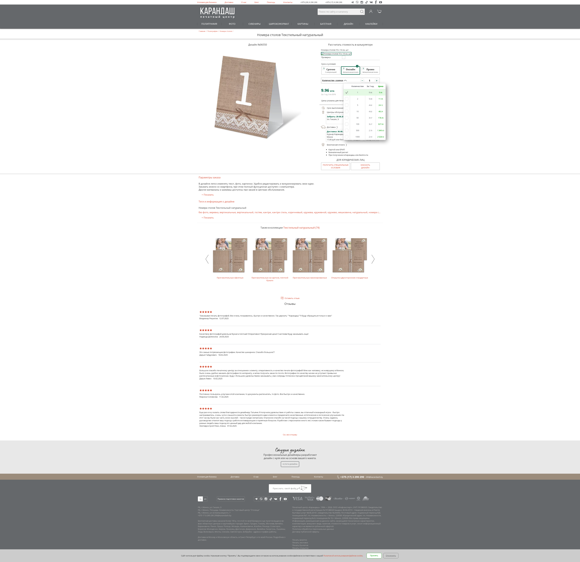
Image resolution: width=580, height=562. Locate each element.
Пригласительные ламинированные (310, 277)
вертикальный (245, 212)
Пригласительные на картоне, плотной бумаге (269, 279)
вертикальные (228, 212)
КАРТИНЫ (303, 23)
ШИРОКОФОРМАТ (279, 23)
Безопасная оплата (336, 144)
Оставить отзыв (292, 298)
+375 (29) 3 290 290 (308, 2)
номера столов (377, 212)
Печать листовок (300, 542)
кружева (308, 212)
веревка (213, 212)
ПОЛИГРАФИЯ (209, 23)
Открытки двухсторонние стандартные (349, 277)
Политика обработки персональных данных (313, 529)
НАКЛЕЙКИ (371, 23)
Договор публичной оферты (305, 531)
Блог (257, 2)
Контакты (287, 2)
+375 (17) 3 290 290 (333, 2)
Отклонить (391, 555)
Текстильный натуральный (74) (301, 227)
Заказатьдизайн (365, 166)
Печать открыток (300, 548)
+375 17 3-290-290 (206, 515)
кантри (267, 212)
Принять (374, 555)
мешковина (344, 212)
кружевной (320, 212)
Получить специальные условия (335, 166)
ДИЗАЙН (348, 23)
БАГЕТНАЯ (325, 23)
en (205, 499)
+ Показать (208, 194)
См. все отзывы (290, 434)
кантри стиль (279, 212)
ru (200, 499)
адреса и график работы (264, 531)
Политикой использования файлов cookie (342, 555)
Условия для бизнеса (206, 2)
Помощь (271, 2)
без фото (203, 212)
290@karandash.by (374, 477)
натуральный (359, 212)
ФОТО (232, 23)
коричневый (295, 212)
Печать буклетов (300, 545)
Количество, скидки (332, 80)
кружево (332, 212)
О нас (243, 2)
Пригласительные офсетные (230, 277)
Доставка (229, 2)
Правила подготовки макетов (231, 499)
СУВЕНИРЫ (254, 23)
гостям (258, 212)
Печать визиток (299, 539)
